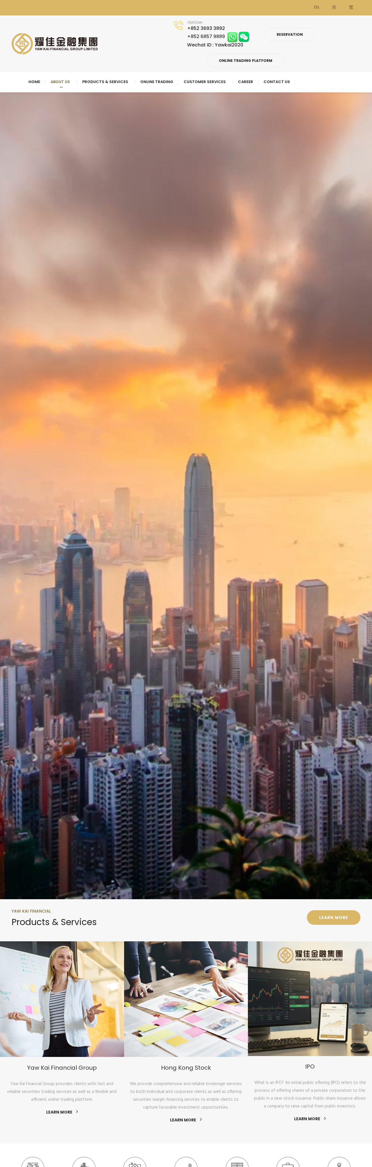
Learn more (333, 917)
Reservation (290, 34)
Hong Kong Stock (62, 1067)
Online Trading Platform (245, 60)
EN (316, 7)
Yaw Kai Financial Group (310, 1067)
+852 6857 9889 (207, 36)
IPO (186, 1066)
